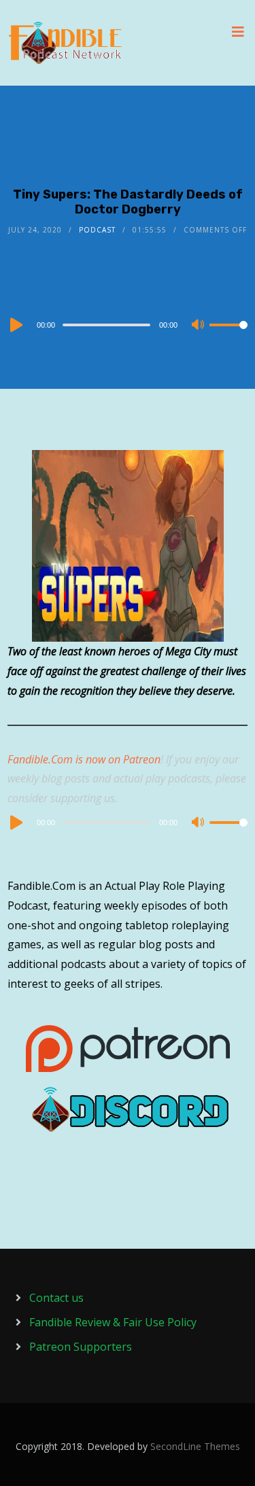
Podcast (97, 230)
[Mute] (198, 325)
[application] (127, 324)
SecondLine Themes (195, 1446)
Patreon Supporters (80, 1346)
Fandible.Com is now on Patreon (83, 759)
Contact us (56, 1297)
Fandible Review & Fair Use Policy (113, 1322)
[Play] (15, 325)
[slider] (228, 336)
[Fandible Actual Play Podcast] (65, 43)
